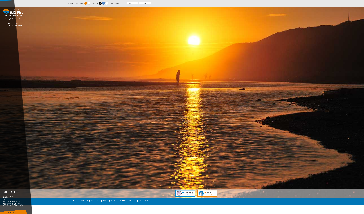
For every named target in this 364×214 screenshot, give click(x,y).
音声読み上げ (132, 3)
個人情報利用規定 (116, 201)
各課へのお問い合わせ (144, 201)
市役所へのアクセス (129, 201)
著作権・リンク (95, 201)
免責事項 (105, 201)
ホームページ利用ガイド (81, 201)
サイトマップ (145, 3)
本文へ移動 (71, 3)
